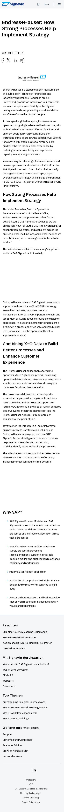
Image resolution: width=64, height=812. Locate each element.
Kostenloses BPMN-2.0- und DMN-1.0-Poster (27, 643)
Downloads (9, 686)
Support (7, 734)
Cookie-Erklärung (31, 797)
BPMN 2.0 (8, 675)
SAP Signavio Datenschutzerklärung (31, 788)
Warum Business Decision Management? (25, 707)
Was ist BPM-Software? (15, 669)
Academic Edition (12, 745)
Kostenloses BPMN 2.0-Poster (19, 637)
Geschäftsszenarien (14, 648)
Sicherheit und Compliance (17, 739)
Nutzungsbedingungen (30, 793)
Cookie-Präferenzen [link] (31, 802)
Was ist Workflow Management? (20, 713)
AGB (31, 784)
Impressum (31, 779)
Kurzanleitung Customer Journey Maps (24, 702)
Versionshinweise (12, 756)
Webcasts (8, 680)
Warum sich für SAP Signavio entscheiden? (26, 664)
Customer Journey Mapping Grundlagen (25, 632)
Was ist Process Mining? (16, 718)
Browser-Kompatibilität (15, 750)
